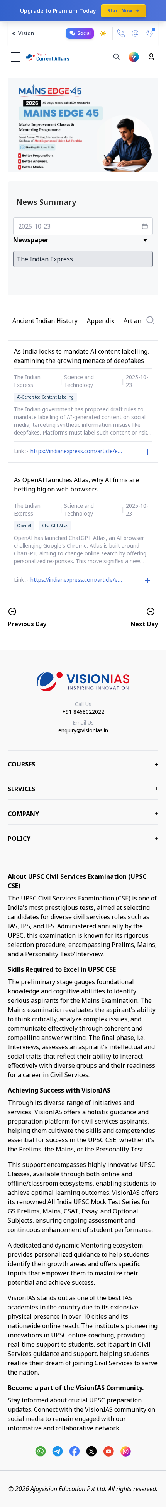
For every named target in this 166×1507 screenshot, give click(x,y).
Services (83, 789)
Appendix (100, 320)
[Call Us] (121, 33)
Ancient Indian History (45, 320)
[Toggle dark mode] (103, 33)
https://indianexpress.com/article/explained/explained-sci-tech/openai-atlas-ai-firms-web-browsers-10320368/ (77, 580)
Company (83, 813)
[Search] (117, 57)
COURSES (83, 764)
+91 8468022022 (83, 711)
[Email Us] (135, 33)
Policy (83, 838)
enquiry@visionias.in (83, 730)
